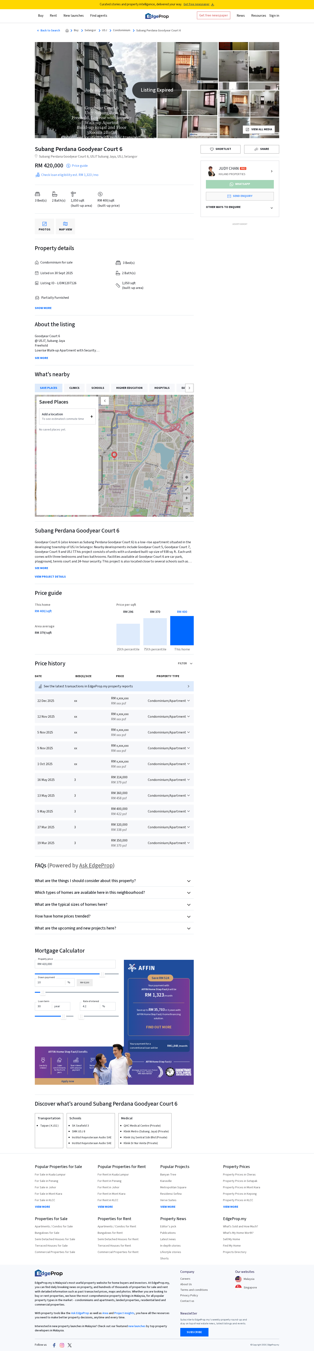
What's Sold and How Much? (240, 1226)
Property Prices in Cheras (239, 1174)
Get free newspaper (196, 4)
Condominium (121, 30)
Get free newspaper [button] (213, 15)
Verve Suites (168, 1200)
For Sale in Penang (46, 1181)
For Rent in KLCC (108, 1200)
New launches (73, 15)
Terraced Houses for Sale (51, 1246)
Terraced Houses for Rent (114, 1246)
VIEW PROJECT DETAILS (50, 577)
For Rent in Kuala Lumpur (113, 1174)
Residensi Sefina (171, 1194)
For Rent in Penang (110, 1181)
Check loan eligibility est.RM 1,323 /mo (69, 175)
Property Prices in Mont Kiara (241, 1187)
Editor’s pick (168, 1226)
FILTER (182, 663)
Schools (97, 388)
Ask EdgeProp (96, 865)
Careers (185, 1279)
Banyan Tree (168, 1174)
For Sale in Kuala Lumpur (50, 1174)
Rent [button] (53, 15)
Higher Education (129, 388)
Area (105, 1313)
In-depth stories (170, 1246)
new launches (136, 1326)
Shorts (164, 1258)
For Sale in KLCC (45, 1200)
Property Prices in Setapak (240, 1181)
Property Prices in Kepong (240, 1194)
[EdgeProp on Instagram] (62, 1345)
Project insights (124, 1313)
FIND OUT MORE (159, 1027)
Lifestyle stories (170, 1252)
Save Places (48, 388)
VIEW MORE (42, 1207)
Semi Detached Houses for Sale (55, 1239)
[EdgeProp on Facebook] (54, 1345)
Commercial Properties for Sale (55, 1252)
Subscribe (194, 1332)
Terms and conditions (194, 1290)
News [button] (241, 15)
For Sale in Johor (45, 1187)
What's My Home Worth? (238, 1233)
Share (264, 149)
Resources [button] (258, 15)
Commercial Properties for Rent (118, 1252)
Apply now (67, 1081)
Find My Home (232, 1246)
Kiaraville (166, 1181)
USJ (104, 30)
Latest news (168, 1239)
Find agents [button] (98, 15)
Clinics (74, 388)
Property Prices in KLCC (238, 1200)
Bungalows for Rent (110, 1233)
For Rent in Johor (108, 1187)
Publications (168, 1233)
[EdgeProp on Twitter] (69, 1345)
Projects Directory (235, 1252)
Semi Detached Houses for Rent (118, 1239)
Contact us (187, 1301)
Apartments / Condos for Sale (54, 1226)
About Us (186, 1284)
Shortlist (223, 149)
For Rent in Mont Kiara (111, 1194)
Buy (76, 30)
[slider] (102, 974)
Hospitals (162, 388)
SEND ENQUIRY (242, 196)
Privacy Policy (189, 1295)
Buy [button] (40, 15)
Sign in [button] (274, 15)
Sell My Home (231, 1239)
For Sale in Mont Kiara (48, 1194)
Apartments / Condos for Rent (117, 1226)
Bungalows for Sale (47, 1233)
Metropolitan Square (173, 1187)
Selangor (90, 30)
